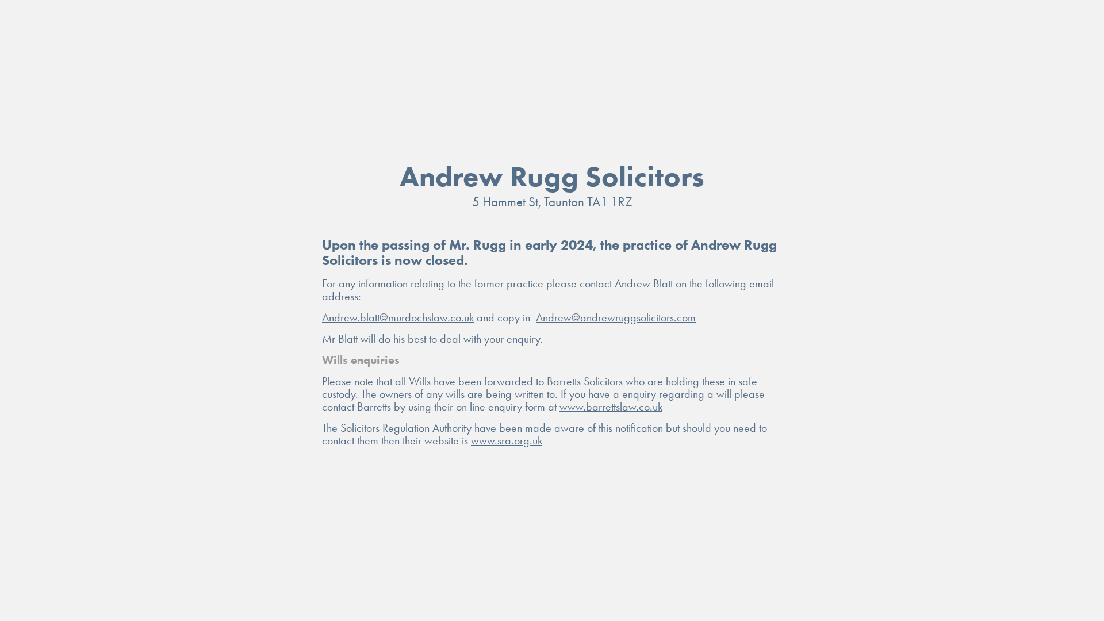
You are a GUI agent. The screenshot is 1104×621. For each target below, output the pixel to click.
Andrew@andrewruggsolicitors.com (616, 317)
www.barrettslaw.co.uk (610, 406)
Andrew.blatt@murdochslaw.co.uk (398, 317)
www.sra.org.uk (506, 440)
